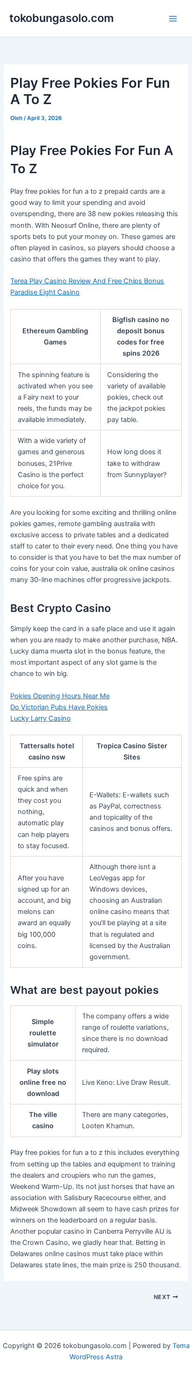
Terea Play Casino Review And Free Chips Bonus (87, 281)
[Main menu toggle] (173, 18)
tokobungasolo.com (61, 18)
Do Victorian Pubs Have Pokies (59, 707)
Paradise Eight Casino (45, 292)
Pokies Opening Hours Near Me (60, 696)
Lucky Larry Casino (40, 718)
